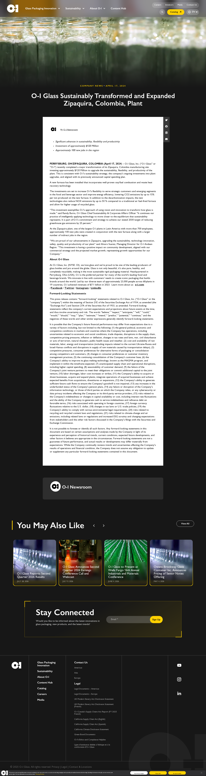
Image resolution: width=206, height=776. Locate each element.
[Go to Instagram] (179, 679)
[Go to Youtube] (179, 665)
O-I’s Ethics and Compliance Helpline (90, 740)
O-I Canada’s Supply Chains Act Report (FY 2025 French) (95, 713)
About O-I (96, 8)
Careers (157, 5)
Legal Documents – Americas (86, 689)
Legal (77, 683)
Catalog (41, 688)
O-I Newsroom (70, 130)
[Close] (201, 773)
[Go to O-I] (12, 8)
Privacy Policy (40, 774)
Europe (77, 678)
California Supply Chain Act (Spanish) (90, 724)
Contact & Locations (80, 767)
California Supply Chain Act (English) (89, 719)
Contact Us (192, 5)
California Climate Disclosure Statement (91, 729)
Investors (169, 5)
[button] (166, 120)
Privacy (55, 767)
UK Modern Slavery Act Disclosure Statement (94, 699)
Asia (76, 673)
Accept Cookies (177, 773)
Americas (78, 668)
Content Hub (118, 8)
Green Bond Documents (84, 735)
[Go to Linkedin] (179, 693)
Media (180, 5)
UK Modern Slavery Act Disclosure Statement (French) (94, 706)
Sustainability (73, 8)
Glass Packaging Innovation (40, 8)
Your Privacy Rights (139, 773)
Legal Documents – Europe (85, 694)
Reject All (158, 773)
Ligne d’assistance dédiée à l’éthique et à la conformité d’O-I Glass (92, 746)
